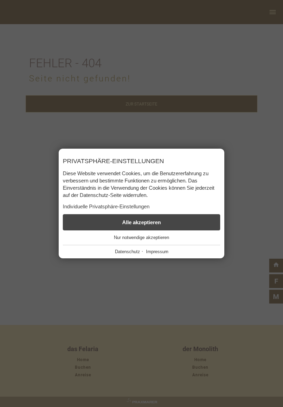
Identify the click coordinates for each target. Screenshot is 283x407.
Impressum (157, 251)
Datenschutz (127, 251)
